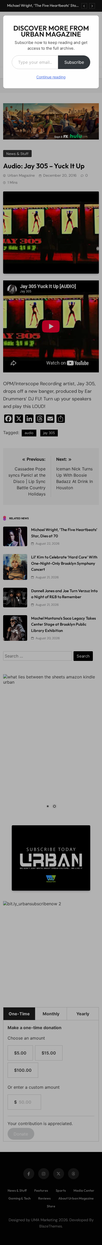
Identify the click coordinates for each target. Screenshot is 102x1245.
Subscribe (74, 62)
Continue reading (51, 77)
